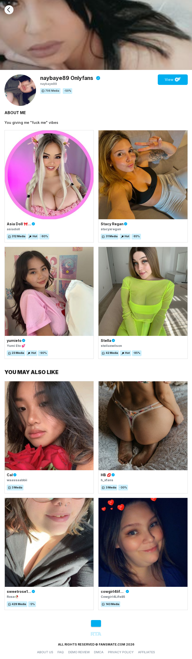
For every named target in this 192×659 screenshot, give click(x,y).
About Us (45, 652)
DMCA (99, 652)
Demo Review (79, 652)
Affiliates (146, 652)
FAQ (61, 652)
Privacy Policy (121, 652)
